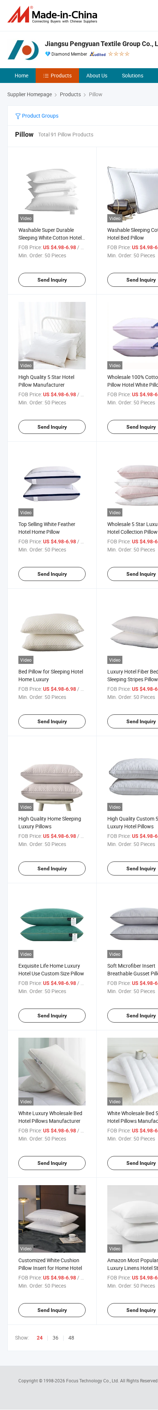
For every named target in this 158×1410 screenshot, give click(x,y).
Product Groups (39, 115)
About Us (96, 75)
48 (71, 1337)
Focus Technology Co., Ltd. (93, 1380)
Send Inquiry (52, 280)
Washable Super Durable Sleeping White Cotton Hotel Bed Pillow (50, 237)
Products (61, 75)
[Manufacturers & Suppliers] (53, 14)
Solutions (132, 75)
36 (55, 1337)
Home (21, 75)
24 (40, 1338)
